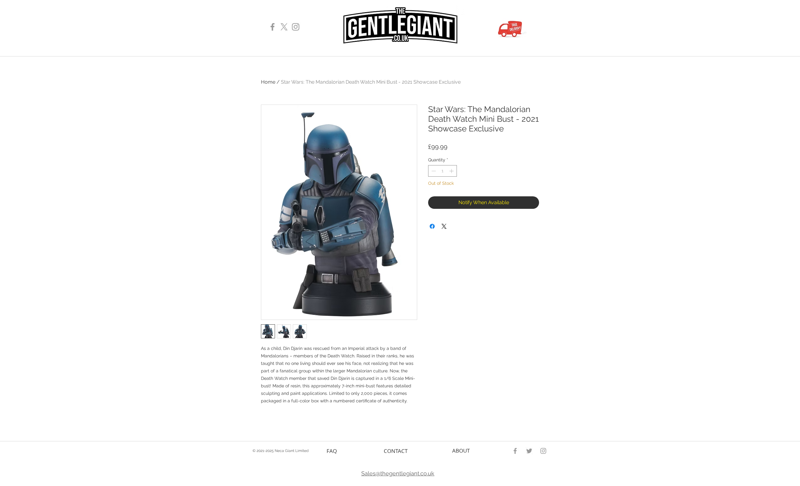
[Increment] (452, 170)
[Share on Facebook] (432, 226)
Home (268, 82)
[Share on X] (444, 226)
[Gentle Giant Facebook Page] (273, 27)
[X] (284, 27)
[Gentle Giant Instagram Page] (296, 27)
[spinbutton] (442, 170)
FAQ (332, 450)
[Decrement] (433, 170)
